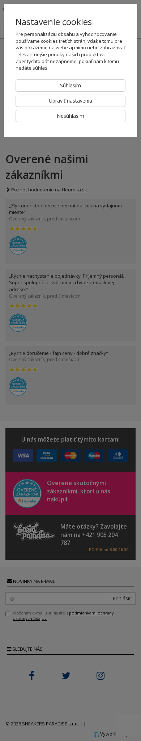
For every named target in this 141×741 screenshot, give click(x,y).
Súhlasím (70, 85)
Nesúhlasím (70, 115)
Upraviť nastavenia (70, 100)
